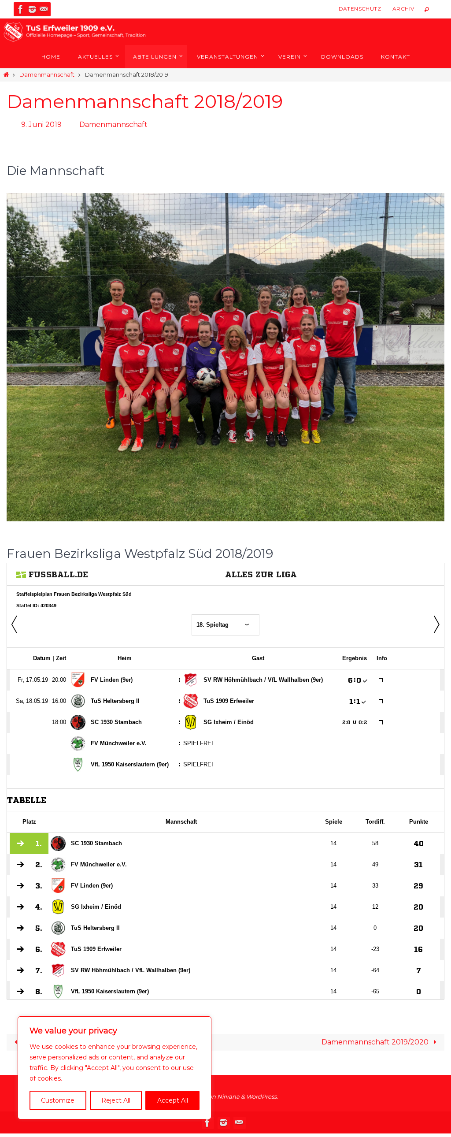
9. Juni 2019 (41, 123)
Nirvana (228, 1094)
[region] (114, 1067)
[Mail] (44, 9)
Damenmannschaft (46, 74)
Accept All (172, 1100)
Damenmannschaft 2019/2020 (376, 1040)
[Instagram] (32, 9)
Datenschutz (360, 8)
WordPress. (262, 1094)
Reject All (115, 1100)
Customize (57, 1100)
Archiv (403, 8)
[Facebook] (21, 9)
